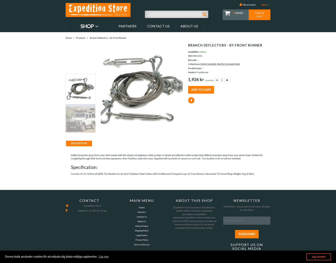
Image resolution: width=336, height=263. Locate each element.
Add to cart (201, 89)
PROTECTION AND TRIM (228, 64)
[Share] (191, 100)
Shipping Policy (142, 230)
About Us (189, 26)
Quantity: (209, 80)
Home (69, 38)
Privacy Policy (141, 240)
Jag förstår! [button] (319, 256)
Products (80, 38)
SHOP (87, 26)
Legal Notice (142, 235)
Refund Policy (141, 226)
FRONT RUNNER (208, 64)
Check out (259, 14)
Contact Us (158, 26)
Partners (127, 26)
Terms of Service (142, 244)
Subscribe (246, 234)
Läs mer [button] (104, 256)
